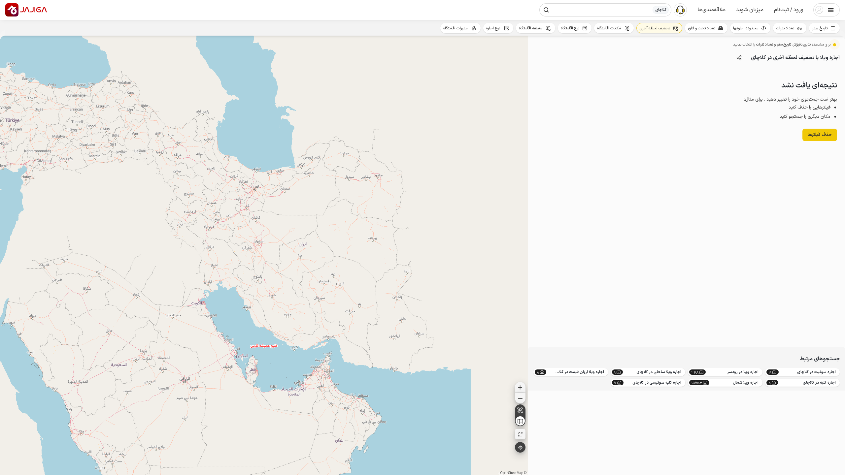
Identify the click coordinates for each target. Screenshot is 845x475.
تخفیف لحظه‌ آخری (654, 28)
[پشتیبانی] (680, 10)
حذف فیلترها (820, 134)
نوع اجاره (493, 28)
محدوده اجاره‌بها (745, 28)
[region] (264, 255)
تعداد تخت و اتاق (701, 28)
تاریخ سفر (820, 28)
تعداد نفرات (785, 28)
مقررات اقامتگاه (455, 28)
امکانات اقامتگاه (609, 28)
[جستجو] (546, 10)
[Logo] (11, 9)
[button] (788, 10)
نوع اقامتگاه (570, 28)
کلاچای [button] (660, 10)
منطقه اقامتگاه (531, 28)
